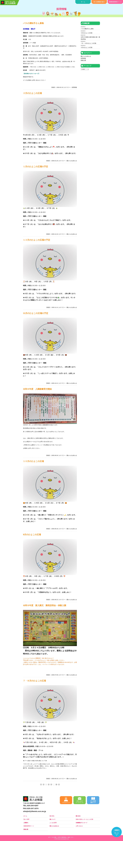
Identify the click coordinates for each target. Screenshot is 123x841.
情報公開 (83, 60)
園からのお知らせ (72, 160)
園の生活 (78, 816)
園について (52, 819)
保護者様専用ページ (29, 826)
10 (56, 784)
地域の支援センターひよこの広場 (84, 819)
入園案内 (26, 822)
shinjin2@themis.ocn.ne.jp (34, 811)
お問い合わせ (79, 826)
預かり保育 (26, 819)
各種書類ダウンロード (81, 822)
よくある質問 (53, 822)
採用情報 (74, 87)
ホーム (25, 816)
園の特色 (52, 816)
